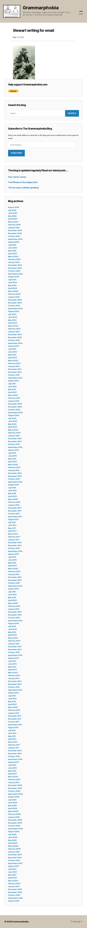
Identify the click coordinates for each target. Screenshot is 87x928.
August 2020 (13, 415)
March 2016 (13, 569)
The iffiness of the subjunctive (22, 182)
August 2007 (13, 866)
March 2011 (12, 742)
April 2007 (12, 878)
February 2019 (14, 467)
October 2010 (14, 756)
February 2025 (14, 259)
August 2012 (13, 693)
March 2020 (13, 430)
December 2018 (15, 473)
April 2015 (12, 600)
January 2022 (14, 366)
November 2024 (15, 268)
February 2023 (14, 329)
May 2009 (12, 805)
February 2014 (14, 641)
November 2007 (15, 857)
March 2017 (13, 534)
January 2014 (13, 644)
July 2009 (12, 800)
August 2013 (13, 658)
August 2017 (13, 519)
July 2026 (12, 210)
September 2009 (15, 794)
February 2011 (14, 745)
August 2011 (13, 727)
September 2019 (15, 447)
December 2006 (15, 889)
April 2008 (12, 843)
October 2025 (14, 236)
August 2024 (13, 277)
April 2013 (12, 670)
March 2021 (13, 395)
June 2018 (12, 490)
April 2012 (12, 704)
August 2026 (13, 207)
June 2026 (12, 213)
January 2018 (13, 505)
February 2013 (14, 675)
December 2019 (15, 438)
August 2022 (13, 346)
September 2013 (15, 655)
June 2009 (12, 803)
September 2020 (15, 412)
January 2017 (13, 540)
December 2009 (15, 785)
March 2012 (13, 707)
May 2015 (12, 597)
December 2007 (15, 855)
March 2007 (13, 881)
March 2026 (13, 222)
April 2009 (12, 808)
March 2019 (13, 464)
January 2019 (13, 470)
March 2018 (13, 499)
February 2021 (14, 398)
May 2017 (12, 528)
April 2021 (12, 392)
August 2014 (13, 623)
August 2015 (13, 589)
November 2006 (15, 892)
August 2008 (13, 831)
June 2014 (12, 629)
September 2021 (15, 378)
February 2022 (14, 363)
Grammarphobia (41, 7)
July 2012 (12, 696)
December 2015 (15, 577)
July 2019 (12, 453)
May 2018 (12, 493)
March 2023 (13, 326)
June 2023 (12, 317)
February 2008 (14, 849)
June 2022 (12, 352)
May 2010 (12, 771)
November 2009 (15, 788)
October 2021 (14, 375)
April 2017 (12, 531)
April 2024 (12, 288)
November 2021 (15, 372)
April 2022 (12, 358)
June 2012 (12, 699)
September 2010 (15, 759)
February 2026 (14, 225)
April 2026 (12, 219)
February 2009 (14, 814)
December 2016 (15, 542)
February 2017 (14, 537)
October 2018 (14, 479)
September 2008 (15, 829)
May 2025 (12, 251)
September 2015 (15, 586)
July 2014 (12, 626)
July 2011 (12, 730)
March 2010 (13, 777)
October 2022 (14, 340)
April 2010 (12, 774)
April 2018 (12, 496)
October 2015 (14, 583)
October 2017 (14, 514)
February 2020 (14, 433)
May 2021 (12, 389)
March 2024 (13, 291)
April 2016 (12, 566)
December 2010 (15, 751)
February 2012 (14, 710)
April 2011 (12, 739)
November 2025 (15, 233)
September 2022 (15, 343)
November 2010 (15, 753)
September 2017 (15, 517)
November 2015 (15, 580)
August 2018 (13, 485)
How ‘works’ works (17, 177)
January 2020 (14, 436)
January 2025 (14, 262)
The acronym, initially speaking (23, 187)
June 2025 (12, 248)
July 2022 (12, 349)
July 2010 (12, 765)
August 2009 (13, 797)
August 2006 (13, 901)
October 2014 (14, 618)
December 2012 (15, 681)
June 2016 (12, 560)
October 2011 (13, 722)
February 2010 (14, 779)
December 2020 (15, 404)
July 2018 (12, 488)
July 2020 (12, 418)
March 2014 (13, 638)
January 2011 (13, 748)
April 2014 (12, 635)
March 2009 (13, 811)
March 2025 (13, 256)
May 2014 (12, 632)
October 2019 (14, 444)
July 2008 (12, 834)
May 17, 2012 (18, 37)
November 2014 (15, 615)
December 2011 (14, 716)
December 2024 (15, 265)
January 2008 (14, 852)
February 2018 (14, 502)
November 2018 (15, 476)
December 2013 (15, 646)
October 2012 (14, 687)
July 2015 (12, 592)
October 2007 (14, 860)
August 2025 (13, 242)
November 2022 (15, 337)
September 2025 (15, 239)
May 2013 (12, 667)
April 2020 (12, 427)
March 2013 (13, 673)
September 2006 (15, 898)
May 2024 (12, 285)
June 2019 (12, 456)
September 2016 (15, 551)
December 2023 (15, 300)
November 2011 (14, 719)
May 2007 (12, 875)
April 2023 (12, 323)
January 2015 (13, 609)
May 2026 (12, 216)
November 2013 (15, 649)
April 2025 (12, 253)
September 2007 (15, 863)
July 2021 (12, 384)
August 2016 (13, 554)
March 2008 (13, 846)
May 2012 (12, 701)
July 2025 (12, 245)
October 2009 (14, 791)
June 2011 (12, 733)
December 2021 (15, 369)
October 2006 (14, 895)
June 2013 (12, 664)
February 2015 (14, 606)
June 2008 (12, 837)
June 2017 (12, 525)
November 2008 (15, 823)
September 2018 (15, 482)
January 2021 (13, 401)
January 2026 (14, 228)
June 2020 (12, 421)
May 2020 (12, 424)
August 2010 (13, 762)
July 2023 (12, 314)
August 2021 (13, 381)
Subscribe (16, 153)
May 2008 (12, 840)
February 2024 (14, 294)
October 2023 (14, 305)
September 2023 (15, 308)
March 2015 (13, 603)
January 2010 (13, 782)
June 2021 (12, 386)
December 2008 (15, 820)
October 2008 (14, 826)
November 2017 (15, 511)
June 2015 (12, 594)
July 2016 (12, 557)
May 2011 (12, 736)
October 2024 (14, 271)
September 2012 (15, 690)
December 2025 (15, 230)
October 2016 (14, 548)
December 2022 (15, 334)
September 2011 (15, 725)
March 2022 (13, 360)
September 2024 (15, 274)
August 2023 (13, 311)
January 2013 (13, 678)
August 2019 (13, 450)
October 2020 (14, 410)
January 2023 (14, 332)
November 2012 (15, 684)
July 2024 (12, 280)
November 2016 (15, 545)
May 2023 (12, 320)
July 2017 (12, 522)
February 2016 (14, 571)
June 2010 (12, 768)
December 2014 (15, 612)
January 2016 (13, 574)
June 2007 (12, 872)
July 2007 (12, 869)
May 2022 (12, 355)
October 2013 (14, 652)
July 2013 (12, 661)
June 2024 (12, 282)
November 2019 (15, 441)
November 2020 (15, 407)
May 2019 (12, 459)
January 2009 (14, 817)
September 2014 (15, 621)
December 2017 (15, 508)
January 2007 (14, 886)
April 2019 (12, 462)
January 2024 (14, 297)
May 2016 (12, 563)
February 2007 (14, 883)
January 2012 (13, 713)
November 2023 (15, 303)
